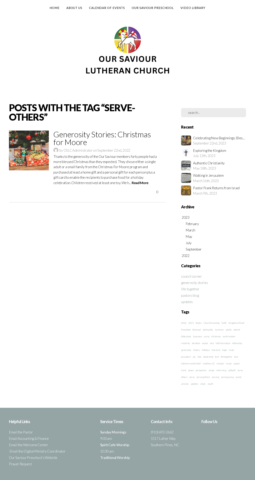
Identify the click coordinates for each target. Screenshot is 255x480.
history (196, 349)
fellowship (237, 343)
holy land (216, 349)
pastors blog (190, 295)
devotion (196, 343)
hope (224, 349)
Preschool (185, 329)
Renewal (196, 329)
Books (198, 322)
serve (191, 377)
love (236, 356)
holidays (206, 349)
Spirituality (208, 329)
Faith (224, 322)
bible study (186, 336)
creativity (185, 343)
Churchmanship (211, 322)
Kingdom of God (236, 322)
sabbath (232, 370)
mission (220, 363)
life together (190, 289)
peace (191, 370)
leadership (208, 356)
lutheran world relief (191, 363)
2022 (183, 322)
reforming (221, 370)
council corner (191, 276)
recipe (211, 370)
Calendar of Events (107, 8)
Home (55, 8)
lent (217, 356)
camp (206, 336)
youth (210, 383)
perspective (201, 370)
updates (187, 302)
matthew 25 (209, 363)
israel (231, 349)
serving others (203, 377)
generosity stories (194, 283)
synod (238, 377)
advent (236, 329)
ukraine (185, 383)
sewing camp (227, 377)
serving (215, 377)
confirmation (229, 336)
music (229, 363)
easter (205, 343)
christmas (216, 336)
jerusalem (186, 356)
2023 (191, 322)
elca (212, 343)
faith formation (223, 343)
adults (228, 329)
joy (194, 356)
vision (203, 383)
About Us (74, 8)
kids (199, 356)
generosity (186, 349)
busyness (197, 336)
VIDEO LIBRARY (192, 8)
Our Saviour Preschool (153, 8)
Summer (219, 329)
